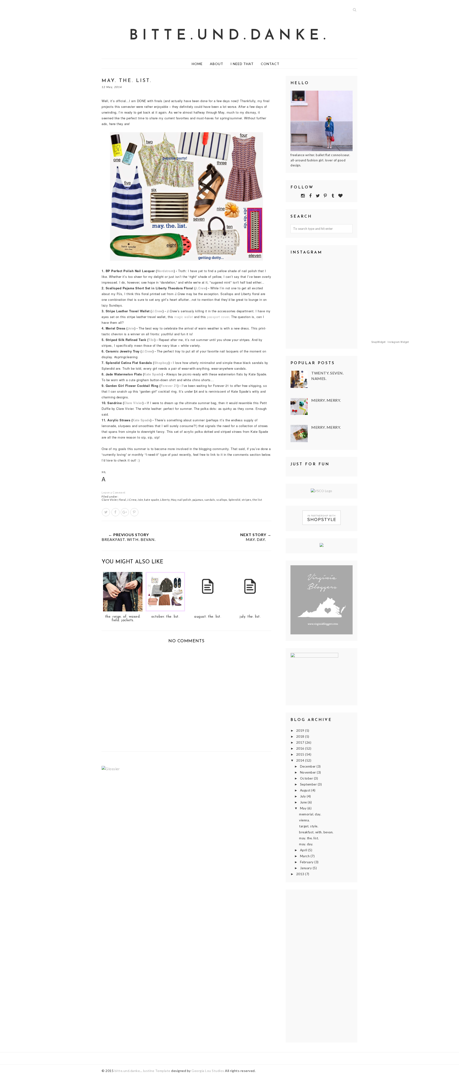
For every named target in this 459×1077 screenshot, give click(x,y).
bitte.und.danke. (229, 36)
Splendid (234, 499)
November (308, 772)
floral (122, 499)
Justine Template (156, 1071)
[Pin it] (134, 512)
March (305, 856)
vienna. (304, 820)
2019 (300, 730)
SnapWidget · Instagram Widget (390, 342)
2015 (300, 754)
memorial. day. (310, 814)
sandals (209, 499)
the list (257, 499)
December (308, 766)
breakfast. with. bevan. (316, 832)
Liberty (165, 499)
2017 (300, 742)
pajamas (197, 499)
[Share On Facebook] (115, 512)
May (173, 499)
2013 (300, 874)
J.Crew (131, 499)
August (305, 790)
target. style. (308, 826)
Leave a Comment (114, 492)
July (303, 796)
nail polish (184, 499)
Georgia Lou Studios (207, 1071)
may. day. (306, 844)
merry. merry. (326, 400)
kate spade (151, 499)
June (304, 802)
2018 (300, 736)
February (307, 862)
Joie (140, 499)
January (306, 868)
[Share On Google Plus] (125, 512)
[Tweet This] (106, 512)
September (309, 784)
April (304, 850)
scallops (221, 499)
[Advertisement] (321, 966)
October (307, 778)
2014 (300, 760)
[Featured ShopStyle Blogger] (321, 524)
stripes (246, 499)
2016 (300, 748)
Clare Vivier (110, 499)
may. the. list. (309, 838)
